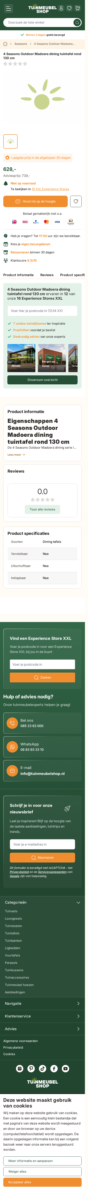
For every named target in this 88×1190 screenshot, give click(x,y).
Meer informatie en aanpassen (30, 1161)
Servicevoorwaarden (52, 872)
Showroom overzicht (42, 380)
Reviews (47, 275)
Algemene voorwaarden (20, 1041)
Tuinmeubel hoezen (19, 985)
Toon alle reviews (42, 509)
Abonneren (46, 857)
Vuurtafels (12, 955)
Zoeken (45, 677)
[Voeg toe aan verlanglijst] (76, 201)
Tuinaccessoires (17, 977)
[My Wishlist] (69, 8)
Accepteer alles (19, 1182)
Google (14, 876)
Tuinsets (11, 911)
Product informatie (18, 275)
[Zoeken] (77, 22)
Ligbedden (12, 948)
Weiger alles (17, 1171)
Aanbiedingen (15, 992)
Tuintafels (12, 933)
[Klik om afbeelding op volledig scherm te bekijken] (42, 97)
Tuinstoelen (13, 926)
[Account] (61, 8)
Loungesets (13, 918)
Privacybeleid (13, 1047)
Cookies (9, 1054)
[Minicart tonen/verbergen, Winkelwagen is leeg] (77, 8)
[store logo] (42, 8)
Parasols (11, 963)
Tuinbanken (13, 941)
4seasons (20, 43)
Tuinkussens (14, 970)
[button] (15, 64)
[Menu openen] (8, 8)
